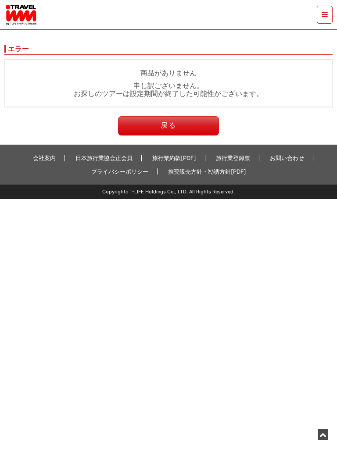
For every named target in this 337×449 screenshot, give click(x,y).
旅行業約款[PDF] (174, 157)
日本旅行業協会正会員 (104, 157)
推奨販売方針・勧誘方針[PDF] (207, 171)
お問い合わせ (287, 157)
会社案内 (44, 157)
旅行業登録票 (233, 157)
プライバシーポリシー (119, 171)
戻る (168, 125)
